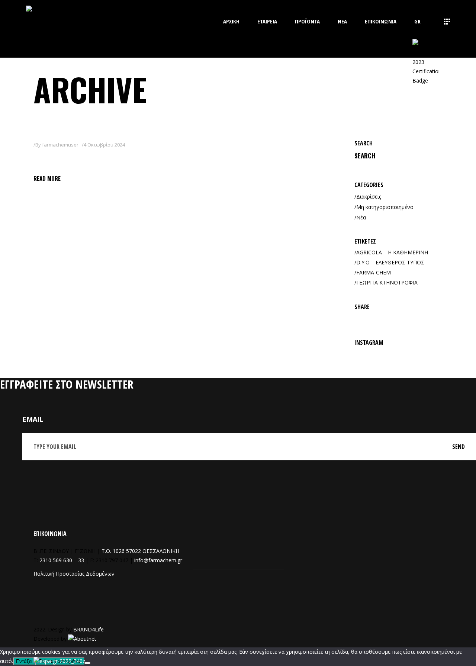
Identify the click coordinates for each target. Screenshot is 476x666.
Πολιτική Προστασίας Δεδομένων (74, 573)
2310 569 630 (55, 560)
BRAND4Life (88, 629)
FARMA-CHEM (373, 272)
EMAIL (33, 419)
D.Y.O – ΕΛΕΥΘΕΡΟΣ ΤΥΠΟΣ (390, 262)
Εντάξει (24, 661)
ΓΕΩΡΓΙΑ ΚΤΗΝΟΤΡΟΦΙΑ (387, 282)
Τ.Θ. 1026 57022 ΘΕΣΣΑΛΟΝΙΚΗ (140, 550)
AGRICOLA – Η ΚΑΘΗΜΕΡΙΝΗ (392, 252)
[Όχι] (87, 663)
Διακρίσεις (368, 196)
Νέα (361, 217)
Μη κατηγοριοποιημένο (385, 206)
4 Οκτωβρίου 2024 (104, 144)
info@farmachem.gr (158, 560)
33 (81, 560)
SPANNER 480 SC (70, 158)
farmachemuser (60, 144)
